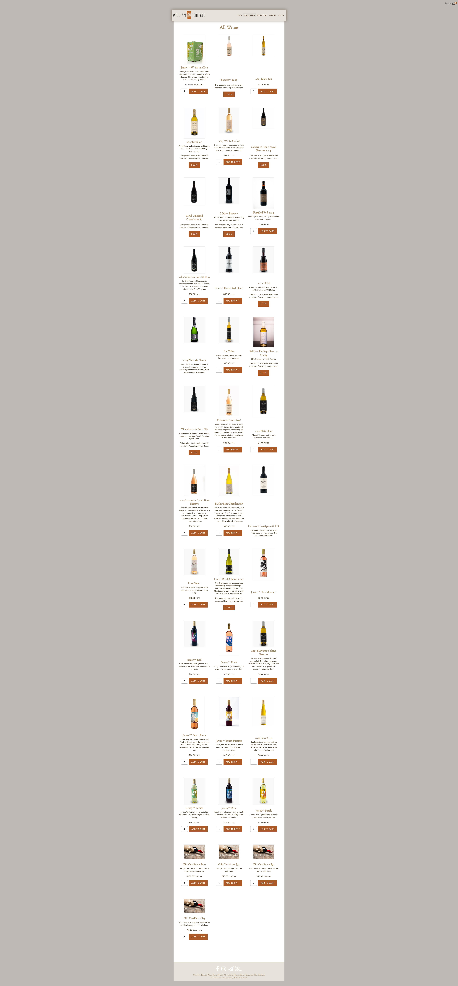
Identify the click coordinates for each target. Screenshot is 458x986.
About (281, 15)
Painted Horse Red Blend (229, 288)
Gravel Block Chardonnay (229, 579)
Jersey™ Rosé (229, 663)
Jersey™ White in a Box (194, 68)
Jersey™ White (194, 808)
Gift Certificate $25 (194, 918)
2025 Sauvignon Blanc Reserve (263, 653)
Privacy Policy (229, 975)
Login (229, 94)
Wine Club (262, 15)
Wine (195, 975)
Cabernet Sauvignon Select (263, 526)
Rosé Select (194, 584)
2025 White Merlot (229, 141)
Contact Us (250, 975)
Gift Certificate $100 (194, 865)
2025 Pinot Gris (263, 738)
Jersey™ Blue (228, 808)
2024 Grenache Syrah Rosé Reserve (194, 502)
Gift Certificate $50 (263, 865)
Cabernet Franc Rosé (229, 420)
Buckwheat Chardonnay (229, 504)
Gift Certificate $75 (229, 865)
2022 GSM (264, 283)
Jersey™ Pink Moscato (263, 592)
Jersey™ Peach (263, 811)
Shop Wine (249, 15)
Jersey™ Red (194, 660)
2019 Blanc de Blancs (194, 361)
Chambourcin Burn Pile (194, 430)
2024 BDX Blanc (263, 431)
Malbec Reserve (229, 214)
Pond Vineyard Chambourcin (194, 218)
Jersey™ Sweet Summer (229, 741)
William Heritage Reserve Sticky (263, 353)
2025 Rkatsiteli (263, 79)
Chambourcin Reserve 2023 (194, 277)
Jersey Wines (218, 975)
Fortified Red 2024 (263, 213)
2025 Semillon (194, 142)
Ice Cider (229, 352)
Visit (240, 15)
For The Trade (260, 975)
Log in (448, 3)
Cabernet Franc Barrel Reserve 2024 (263, 149)
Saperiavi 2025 (229, 80)
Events (272, 15)
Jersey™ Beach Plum (194, 736)
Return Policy (240, 975)
